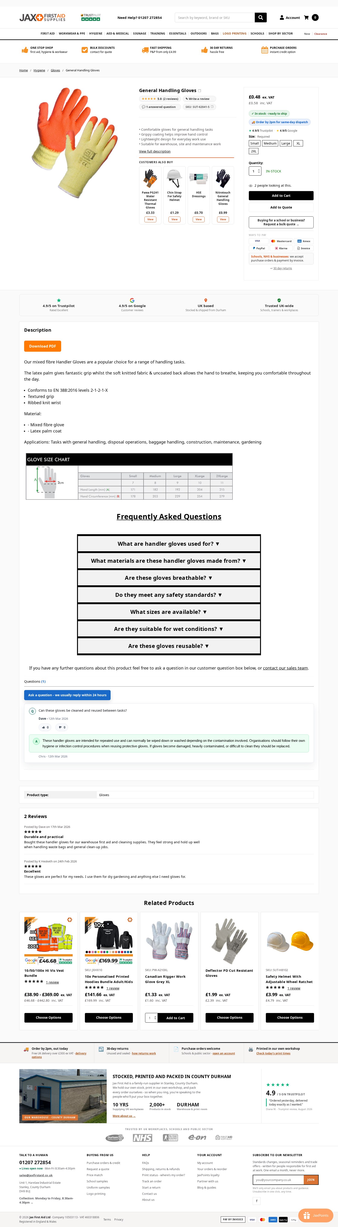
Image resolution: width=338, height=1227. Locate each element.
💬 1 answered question (159, 107)
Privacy (118, 1219)
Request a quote (98, 1169)
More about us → (124, 1116)
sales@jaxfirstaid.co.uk (36, 1175)
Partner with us (207, 1181)
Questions (35, 681)
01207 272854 (35, 1163)
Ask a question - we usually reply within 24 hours (67, 695)
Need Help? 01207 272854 (139, 17)
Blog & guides (206, 1187)
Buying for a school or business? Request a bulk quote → (281, 222)
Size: (259, 136)
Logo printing (96, 1194)
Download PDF (42, 346)
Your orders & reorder (212, 1169)
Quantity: (256, 163)
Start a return (151, 1187)
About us (148, 1200)
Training (157, 33)
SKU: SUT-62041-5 (199, 107)
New (307, 33)
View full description (155, 151)
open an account (224, 1053)
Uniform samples (98, 1187)
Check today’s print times (273, 1053)
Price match (95, 1175)
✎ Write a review (197, 99)
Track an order (152, 1181)
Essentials (177, 33)
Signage (139, 33)
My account (205, 1163)
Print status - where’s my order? (163, 1175)
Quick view (48, 941)
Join (311, 1180)
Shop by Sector (281, 33)
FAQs (145, 1163)
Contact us (149, 1194)
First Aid (48, 33)
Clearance (320, 33)
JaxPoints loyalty (208, 1175)
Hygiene (95, 33)
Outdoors (199, 33)
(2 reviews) (160, 99)
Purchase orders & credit (103, 1163)
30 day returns (282, 268)
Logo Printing (234, 33)
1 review (52, 982)
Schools (257, 33)
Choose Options (48, 1017)
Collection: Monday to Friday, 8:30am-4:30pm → (46, 1200)
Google (286, 131)
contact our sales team (285, 668)
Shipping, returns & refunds (161, 1169)
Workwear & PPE (72, 33)
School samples (97, 1181)
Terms (107, 1219)
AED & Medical (117, 33)
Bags (215, 33)
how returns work (144, 1053)
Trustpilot (261, 131)
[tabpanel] (48, 971)
